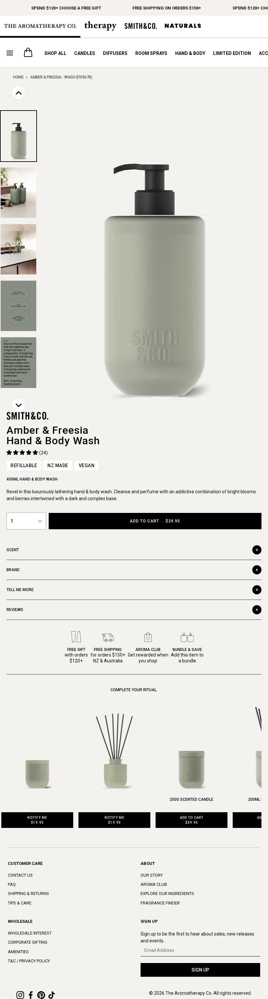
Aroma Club (154, 884)
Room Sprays (151, 53)
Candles (84, 53)
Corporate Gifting (27, 942)
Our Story (152, 875)
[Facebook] (31, 995)
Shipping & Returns (28, 893)
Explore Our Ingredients (167, 893)
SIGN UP (200, 970)
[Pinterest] (41, 995)
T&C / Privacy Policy (29, 960)
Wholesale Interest (30, 933)
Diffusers (115, 53)
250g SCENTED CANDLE (191, 799)
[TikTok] (52, 995)
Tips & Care (19, 903)
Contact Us (20, 875)
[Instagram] (20, 995)
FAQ (12, 884)
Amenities (18, 951)
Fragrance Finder (160, 903)
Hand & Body (190, 53)
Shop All (55, 53)
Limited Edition (232, 53)
